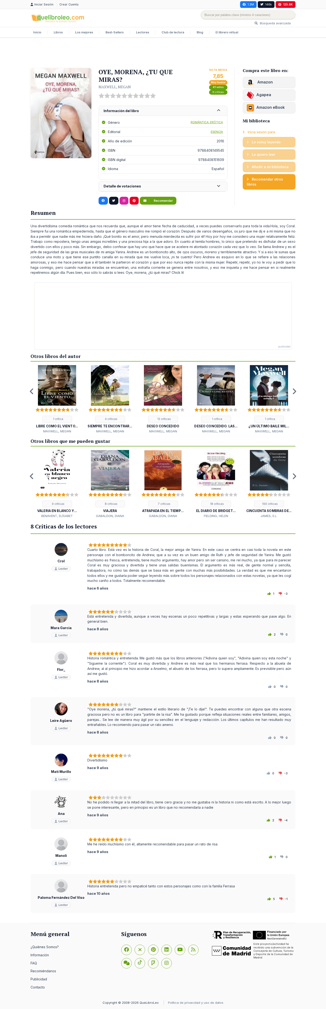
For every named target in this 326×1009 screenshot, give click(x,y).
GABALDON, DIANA (110, 516)
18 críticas (216, 504)
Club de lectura (173, 32)
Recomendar (163, 200)
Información (40, 955)
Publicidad (39, 979)
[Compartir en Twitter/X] (113, 201)
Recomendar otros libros (265, 181)
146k (268, 4)
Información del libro (121, 111)
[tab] (163, 111)
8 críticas (218, 92)
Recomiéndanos (43, 971)
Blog (200, 32)
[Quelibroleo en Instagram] (124, 201)
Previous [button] (31, 391)
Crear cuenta (69, 4)
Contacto (38, 987)
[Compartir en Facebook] (103, 201)
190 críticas (269, 504)
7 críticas (163, 504)
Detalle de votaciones (122, 186)
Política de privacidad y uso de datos (195, 1002)
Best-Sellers (114, 32)
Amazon (264, 82)
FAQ (34, 963)
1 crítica (57, 419)
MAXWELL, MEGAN (115, 86)
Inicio (37, 32)
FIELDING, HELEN (216, 516)
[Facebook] (126, 950)
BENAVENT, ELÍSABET (57, 516)
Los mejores (84, 32)
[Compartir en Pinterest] (134, 201)
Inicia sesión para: (261, 132)
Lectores (142, 32)
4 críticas (110, 419)
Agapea (263, 94)
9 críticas (57, 504)
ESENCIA (217, 132)
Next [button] (294, 391)
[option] (57, 399)
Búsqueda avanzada (275, 23)
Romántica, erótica (207, 122)
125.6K (288, 4)
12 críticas (164, 419)
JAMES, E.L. (269, 516)
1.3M (250, 4)
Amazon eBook (270, 107)
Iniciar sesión (44, 4)
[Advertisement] (163, 53)
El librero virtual (227, 32)
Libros (58, 32)
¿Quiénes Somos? (45, 947)
